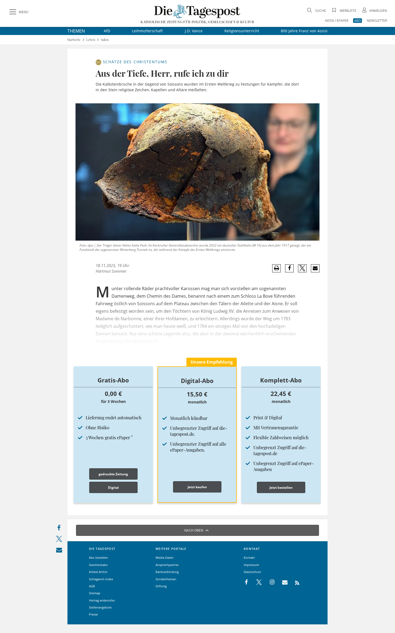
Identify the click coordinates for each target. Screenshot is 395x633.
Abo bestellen (98, 557)
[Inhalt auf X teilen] (59, 540)
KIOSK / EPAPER (336, 20)
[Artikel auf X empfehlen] (302, 268)
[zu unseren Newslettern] (282, 582)
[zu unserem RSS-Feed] (294, 582)
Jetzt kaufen (197, 487)
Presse (93, 614)
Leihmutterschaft (147, 30)
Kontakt (249, 557)
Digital (113, 487)
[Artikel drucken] (276, 268)
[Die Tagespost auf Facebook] (247, 582)
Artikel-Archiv (98, 572)
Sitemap (94, 593)
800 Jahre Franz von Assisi (304, 30)
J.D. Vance (194, 30)
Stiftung (161, 586)
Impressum (251, 565)
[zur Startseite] (197, 11)
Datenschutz (252, 572)
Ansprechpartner (167, 565)
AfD (107, 30)
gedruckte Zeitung (113, 474)
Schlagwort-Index (101, 579)
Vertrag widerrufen (102, 600)
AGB (92, 586)
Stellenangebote (100, 607)
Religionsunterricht (241, 30)
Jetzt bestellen (281, 487)
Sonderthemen (166, 579)
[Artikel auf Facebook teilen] (289, 268)
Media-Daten (165, 557)
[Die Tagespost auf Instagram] (269, 582)
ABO (357, 20)
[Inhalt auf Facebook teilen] (59, 528)
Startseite (74, 40)
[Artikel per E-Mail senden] (315, 268)
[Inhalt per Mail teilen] (59, 551)
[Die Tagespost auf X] (256, 582)
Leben (90, 40)
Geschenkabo (98, 565)
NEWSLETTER (377, 20)
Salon (105, 40)
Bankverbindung (167, 572)
